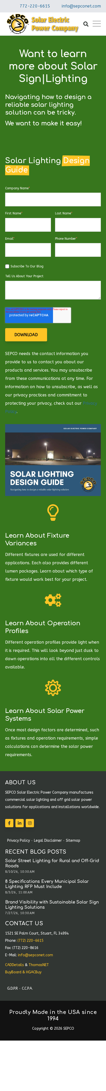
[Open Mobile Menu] (97, 24)
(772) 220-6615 (30, 940)
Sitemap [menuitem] (73, 840)
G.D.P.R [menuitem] (12, 988)
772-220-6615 (35, 6)
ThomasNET (39, 965)
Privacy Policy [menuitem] (18, 840)
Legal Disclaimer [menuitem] (48, 840)
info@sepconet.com (81, 6)
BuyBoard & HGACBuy (23, 972)
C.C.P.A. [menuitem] (27, 988)
